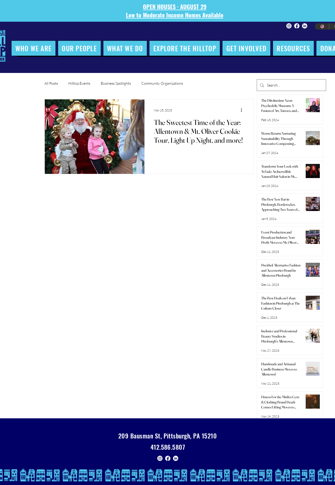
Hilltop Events (79, 83)
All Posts (51, 83)
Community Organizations (162, 83)
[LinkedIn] (304, 25)
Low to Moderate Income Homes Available (174, 15)
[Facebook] (296, 25)
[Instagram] (289, 25)
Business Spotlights (116, 83)
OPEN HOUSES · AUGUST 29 (174, 6)
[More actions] (243, 110)
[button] (33, 48)
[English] (322, 26)
